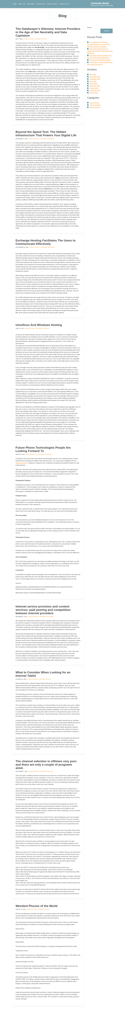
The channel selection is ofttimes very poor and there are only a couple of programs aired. (46, 765)
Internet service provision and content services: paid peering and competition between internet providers (43, 610)
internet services (43, 328)
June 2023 (93, 81)
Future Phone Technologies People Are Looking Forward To (43, 449)
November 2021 (95, 86)
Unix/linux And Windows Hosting (39, 325)
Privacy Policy (52, 4)
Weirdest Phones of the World (36, 906)
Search (89, 27)
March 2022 (93, 83)
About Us (21, 4)
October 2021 (94, 88)
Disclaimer (31, 4)
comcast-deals (100, 3)
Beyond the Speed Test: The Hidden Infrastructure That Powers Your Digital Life (46, 133)
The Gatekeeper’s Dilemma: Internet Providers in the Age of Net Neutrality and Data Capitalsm (48, 32)
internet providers (47, 138)
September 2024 (95, 79)
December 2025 (95, 77)
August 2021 (94, 93)
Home (15, 4)
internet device (41, 39)
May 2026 (93, 74)
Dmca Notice (40, 4)
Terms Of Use (64, 4)
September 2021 (95, 90)
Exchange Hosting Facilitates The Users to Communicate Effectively (46, 242)
